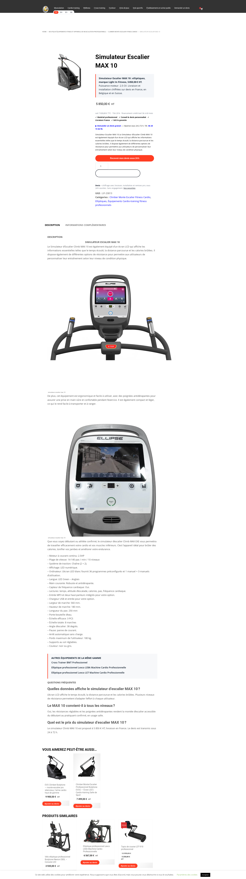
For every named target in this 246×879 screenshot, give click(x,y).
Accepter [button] (205, 875)
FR (56, 12)
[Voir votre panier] (201, 9)
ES (66, 12)
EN (61, 12)
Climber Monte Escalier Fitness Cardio (130, 197)
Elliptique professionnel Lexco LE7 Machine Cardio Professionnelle (87, 672)
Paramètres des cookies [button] (187, 874)
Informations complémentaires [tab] (85, 225)
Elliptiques (101, 201)
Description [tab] (52, 225)
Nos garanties (129, 188)
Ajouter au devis (52, 804)
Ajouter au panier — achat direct (118, 173)
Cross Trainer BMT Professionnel (69, 662)
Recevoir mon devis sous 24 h (124, 158)
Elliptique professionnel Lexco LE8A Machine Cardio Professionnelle (88, 667)
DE (71, 12)
